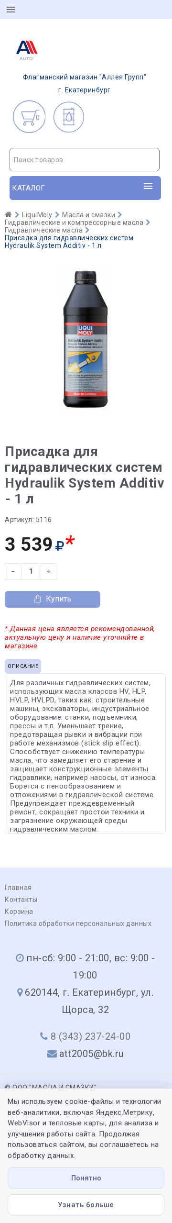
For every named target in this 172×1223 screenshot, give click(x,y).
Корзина (19, 911)
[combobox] (85, 159)
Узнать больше (86, 1205)
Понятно (86, 1178)
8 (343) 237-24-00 (91, 1036)
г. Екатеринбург (85, 83)
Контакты (21, 899)
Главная (18, 887)
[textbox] (84, 159)
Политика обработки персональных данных (78, 923)
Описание (23, 666)
